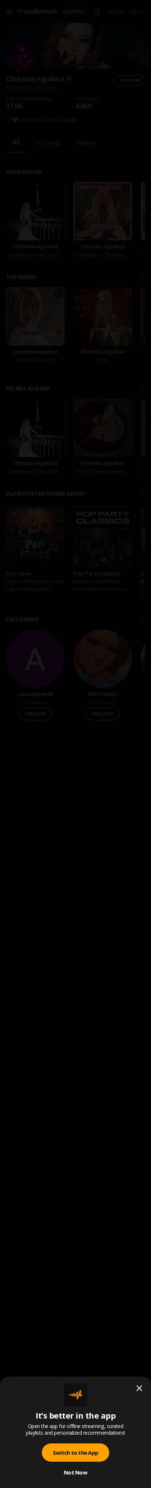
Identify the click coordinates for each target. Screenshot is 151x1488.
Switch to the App (75, 1452)
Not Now (75, 1472)
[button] (75, 744)
